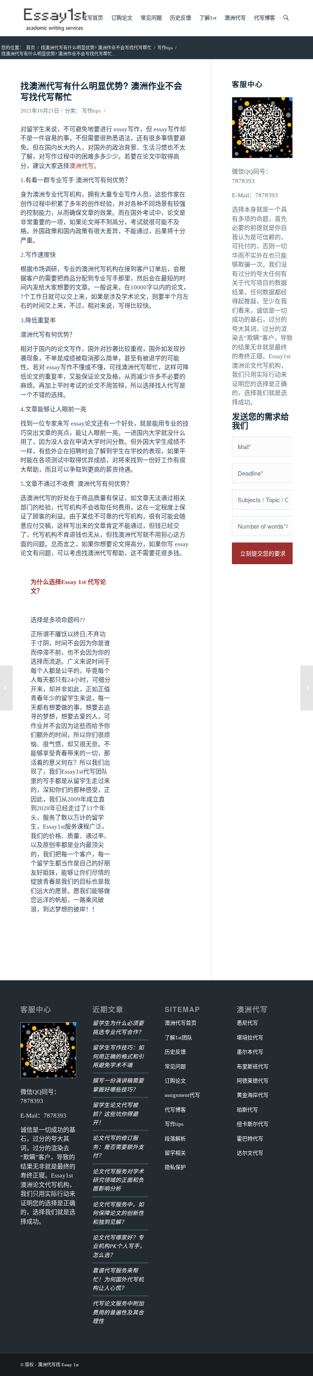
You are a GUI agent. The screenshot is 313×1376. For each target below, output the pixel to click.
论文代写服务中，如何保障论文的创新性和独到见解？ (118, 1213)
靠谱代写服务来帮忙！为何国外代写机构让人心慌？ (118, 1279)
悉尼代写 (247, 1023)
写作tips (91, 111)
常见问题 (175, 1066)
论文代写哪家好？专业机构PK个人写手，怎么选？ (119, 1246)
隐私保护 (175, 1167)
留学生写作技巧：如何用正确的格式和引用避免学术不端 (118, 1056)
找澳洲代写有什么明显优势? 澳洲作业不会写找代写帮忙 (101, 90)
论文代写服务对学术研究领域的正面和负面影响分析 (118, 1180)
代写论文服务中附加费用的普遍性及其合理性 (118, 1312)
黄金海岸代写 (253, 1095)
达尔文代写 (250, 1153)
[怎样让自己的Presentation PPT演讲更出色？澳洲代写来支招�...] (6, 688)
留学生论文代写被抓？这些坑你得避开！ (115, 1113)
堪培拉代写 (250, 1037)
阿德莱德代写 (253, 1081)
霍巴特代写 (250, 1139)
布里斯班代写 (253, 1066)
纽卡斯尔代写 (253, 1124)
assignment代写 (182, 1095)
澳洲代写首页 (180, 1023)
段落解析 (175, 1139)
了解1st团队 (178, 1037)
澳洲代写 (81, 166)
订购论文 (175, 1081)
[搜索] (286, 18)
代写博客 (175, 1110)
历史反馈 (175, 1052)
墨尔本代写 (250, 1052)
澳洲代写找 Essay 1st (58, 1364)
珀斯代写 (247, 1110)
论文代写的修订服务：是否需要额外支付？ (118, 1146)
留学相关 (175, 1153)
